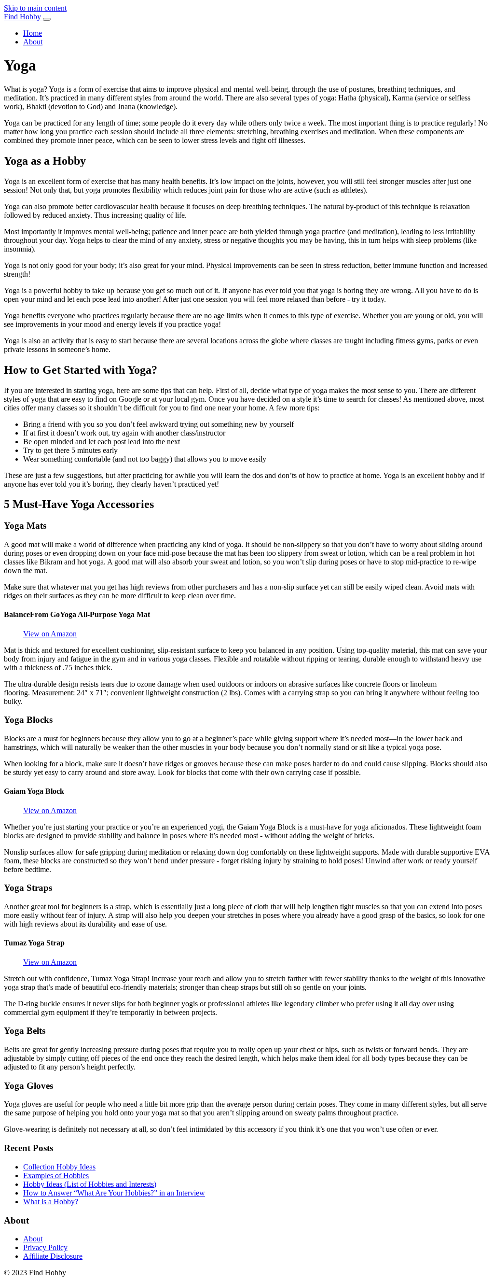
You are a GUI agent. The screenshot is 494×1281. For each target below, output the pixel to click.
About (32, 42)
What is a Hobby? (50, 1201)
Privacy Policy (45, 1247)
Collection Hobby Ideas (59, 1167)
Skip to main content (35, 8)
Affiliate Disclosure (52, 1256)
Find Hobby (23, 17)
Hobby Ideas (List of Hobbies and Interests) (89, 1184)
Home (32, 33)
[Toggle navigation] (47, 19)
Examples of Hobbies (56, 1175)
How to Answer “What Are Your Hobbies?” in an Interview (114, 1193)
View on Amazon (50, 634)
